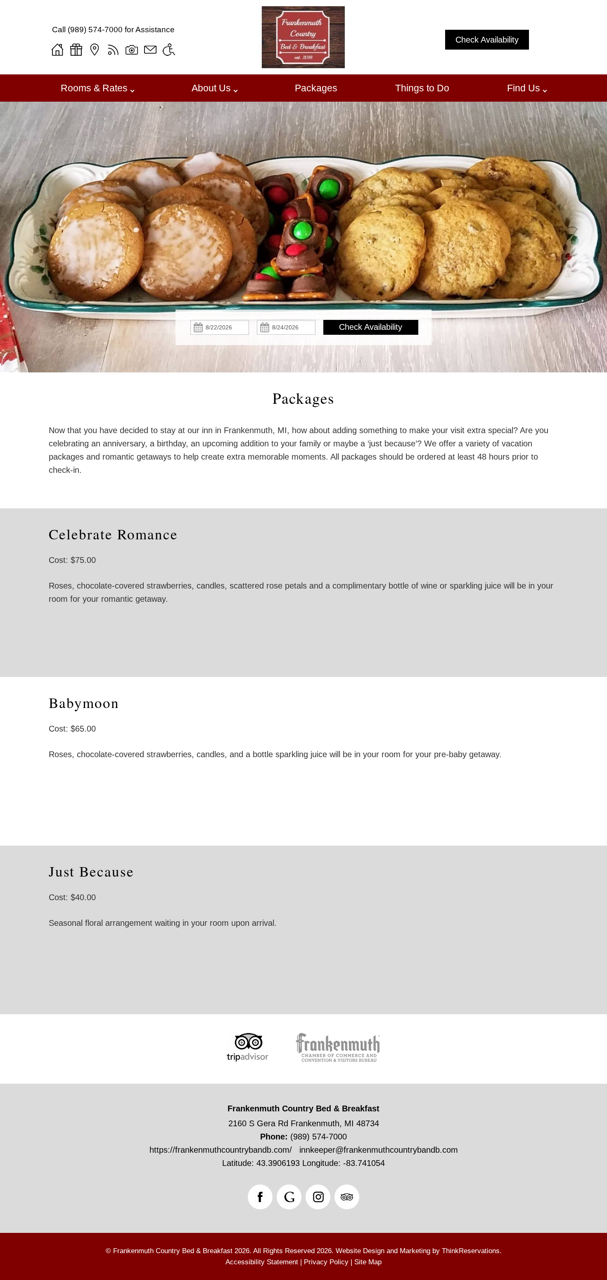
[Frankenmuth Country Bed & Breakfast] (303, 65)
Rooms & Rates (94, 88)
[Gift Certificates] (76, 49)
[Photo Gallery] (132, 49)
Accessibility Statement (261, 1262)
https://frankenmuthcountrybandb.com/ (220, 1149)
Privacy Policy (326, 1262)
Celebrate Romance (113, 534)
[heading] (303, 397)
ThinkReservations (471, 1251)
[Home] (57, 49)
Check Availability (487, 39)
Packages (316, 88)
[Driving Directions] (94, 49)
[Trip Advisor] (247, 1058)
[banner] (303, 1058)
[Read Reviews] (346, 1197)
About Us (211, 88)
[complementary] (304, 574)
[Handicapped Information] (169, 49)
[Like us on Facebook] (260, 1197)
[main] (304, 450)
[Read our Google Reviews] (289, 1197)
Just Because (91, 871)
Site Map (368, 1262)
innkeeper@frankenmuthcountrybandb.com (378, 1149)
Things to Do (422, 88)
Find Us (523, 88)
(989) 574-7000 (95, 29)
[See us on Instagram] (318, 1197)
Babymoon (84, 702)
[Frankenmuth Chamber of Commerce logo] (338, 1058)
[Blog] (113, 49)
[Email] (150, 49)
